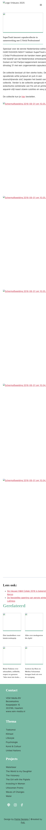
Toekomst (11, 730)
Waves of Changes (15, 792)
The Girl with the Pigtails (18, 779)
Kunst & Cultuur (13, 746)
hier (23, 96)
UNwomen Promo (14, 788)
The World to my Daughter (19, 771)
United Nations (13, 750)
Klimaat (9, 734)
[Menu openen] (41, 5)
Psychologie (12, 742)
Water (9, 796)
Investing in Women (15, 783)
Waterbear (11, 767)
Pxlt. (23, 822)
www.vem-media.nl (15, 711)
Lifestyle (10, 738)
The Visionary (12, 775)
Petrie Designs (21, 819)
